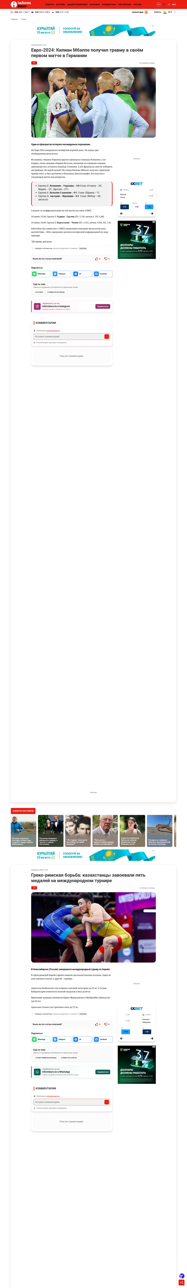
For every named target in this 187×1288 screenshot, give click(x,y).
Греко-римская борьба (46, 1058)
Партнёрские (124, 4)
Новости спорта (69, 1058)
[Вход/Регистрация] (168, 4)
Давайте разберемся (77, 4)
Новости (49, 4)
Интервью (95, 4)
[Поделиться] (181, 1282)
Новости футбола (57, 292)
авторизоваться (53, 330)
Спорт (23, 19)
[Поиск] (163, 4)
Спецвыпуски (109, 4)
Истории (60, 4)
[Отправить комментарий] (106, 336)
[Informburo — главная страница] (21, 4)
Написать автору (148, 63)
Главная (14, 19)
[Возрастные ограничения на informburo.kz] (158, 4)
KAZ (174, 4)
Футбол (39, 292)
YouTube (137, 4)
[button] (165, 12)
